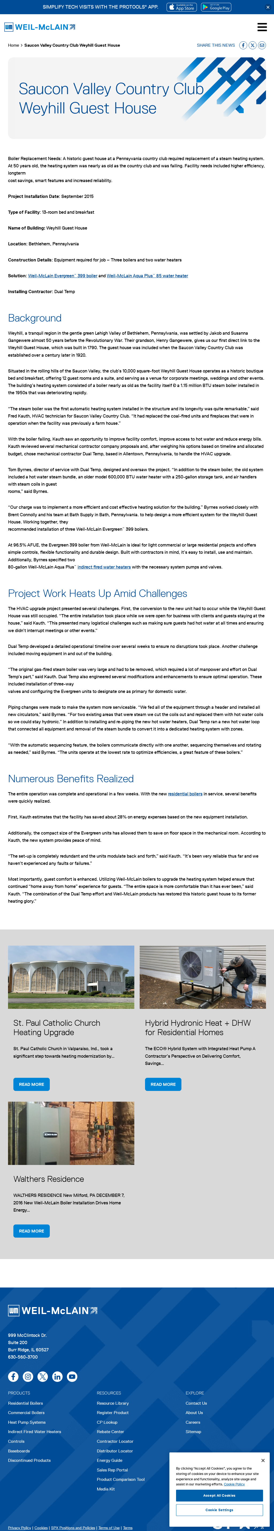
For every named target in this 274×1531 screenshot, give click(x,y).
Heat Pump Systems (26, 1422)
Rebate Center (110, 1431)
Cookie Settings (220, 1510)
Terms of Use (109, 1528)
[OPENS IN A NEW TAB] (181, 7)
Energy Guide (109, 1460)
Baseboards (19, 1450)
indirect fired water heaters (104, 567)
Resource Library (113, 1403)
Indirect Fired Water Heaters (34, 1431)
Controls (16, 1441)
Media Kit (106, 1489)
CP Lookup (107, 1422)
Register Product (113, 1412)
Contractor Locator (115, 1441)
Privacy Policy (19, 1528)
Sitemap (193, 1431)
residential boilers (185, 793)
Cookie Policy (234, 1484)
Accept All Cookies (219, 1495)
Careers (193, 1423)
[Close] (268, 7)
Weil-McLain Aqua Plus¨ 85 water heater (147, 275)
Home (13, 45)
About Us (194, 1412)
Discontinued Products (29, 1460)
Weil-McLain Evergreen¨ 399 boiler (62, 275)
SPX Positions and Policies (73, 1528)
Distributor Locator (115, 1450)
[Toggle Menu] (262, 27)
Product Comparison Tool (121, 1479)
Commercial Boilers (26, 1412)
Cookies (41, 1528)
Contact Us (196, 1403)
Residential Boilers (25, 1403)
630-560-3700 (23, 1357)
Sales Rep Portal (112, 1470)
